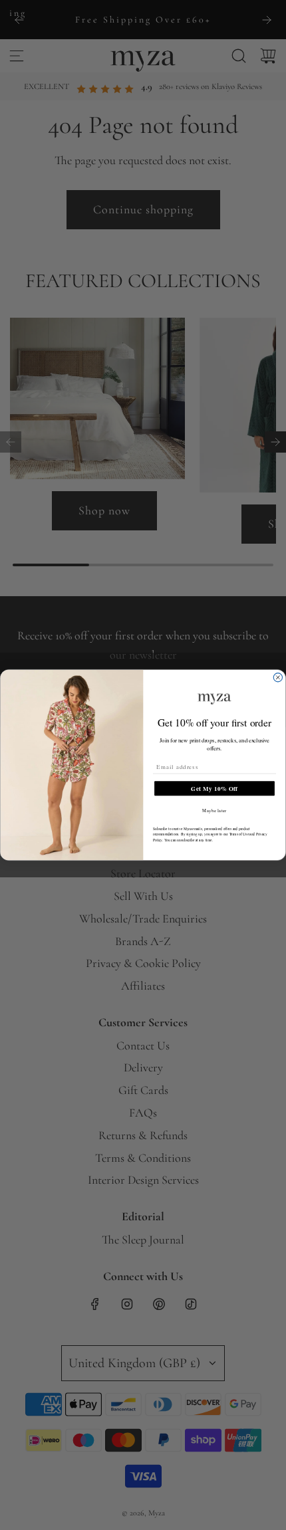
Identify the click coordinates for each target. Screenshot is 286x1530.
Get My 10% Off (214, 788)
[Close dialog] (277, 677)
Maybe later (214, 811)
